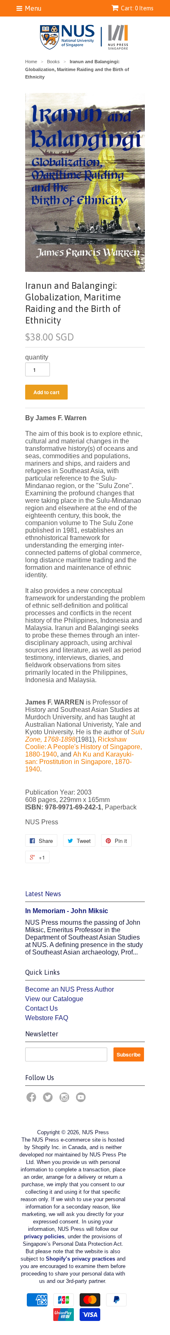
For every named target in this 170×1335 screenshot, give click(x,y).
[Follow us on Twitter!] (49, 1099)
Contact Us (41, 1008)
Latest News (43, 893)
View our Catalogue (54, 998)
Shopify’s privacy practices (80, 1259)
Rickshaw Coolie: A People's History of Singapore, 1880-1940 (83, 747)
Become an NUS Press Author (69, 989)
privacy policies (44, 1236)
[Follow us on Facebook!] (32, 1099)
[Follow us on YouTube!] (82, 1099)
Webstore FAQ (46, 1017)
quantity (36, 357)
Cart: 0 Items (137, 8)
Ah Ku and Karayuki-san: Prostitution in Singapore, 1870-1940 (79, 762)
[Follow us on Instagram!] (65, 1099)
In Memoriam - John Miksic (66, 910)
